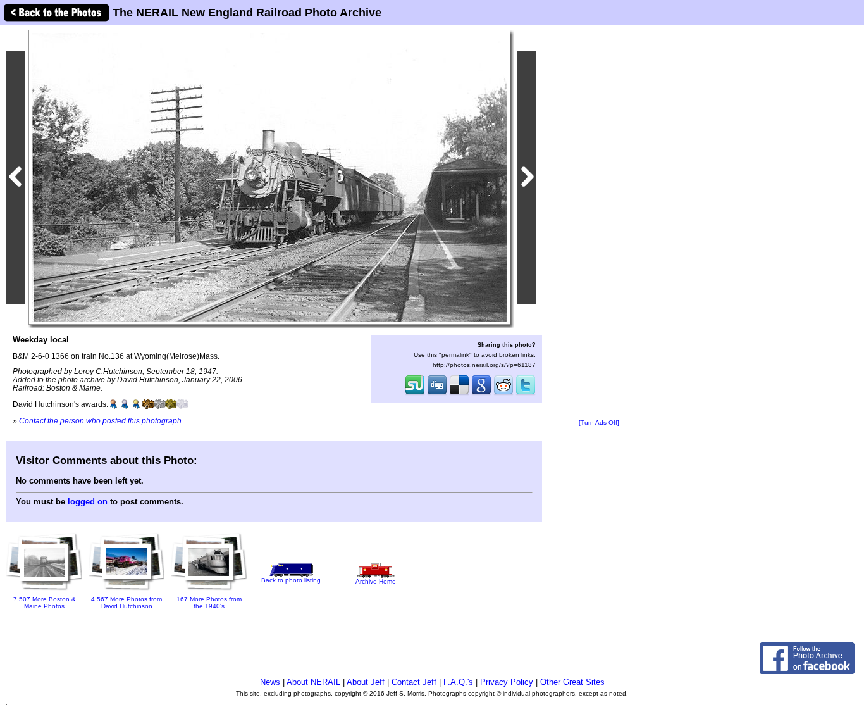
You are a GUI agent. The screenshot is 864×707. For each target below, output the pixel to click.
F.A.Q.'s (458, 682)
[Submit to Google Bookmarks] (481, 394)
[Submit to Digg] (437, 394)
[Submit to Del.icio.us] (459, 394)
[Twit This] (525, 394)
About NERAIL (313, 682)
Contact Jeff (414, 682)
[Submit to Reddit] (503, 394)
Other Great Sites (572, 682)
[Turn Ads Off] (599, 422)
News (270, 682)
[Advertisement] (599, 223)
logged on (88, 501)
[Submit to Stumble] (415, 394)
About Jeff (366, 682)
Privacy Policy (506, 682)
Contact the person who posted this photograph (100, 420)
